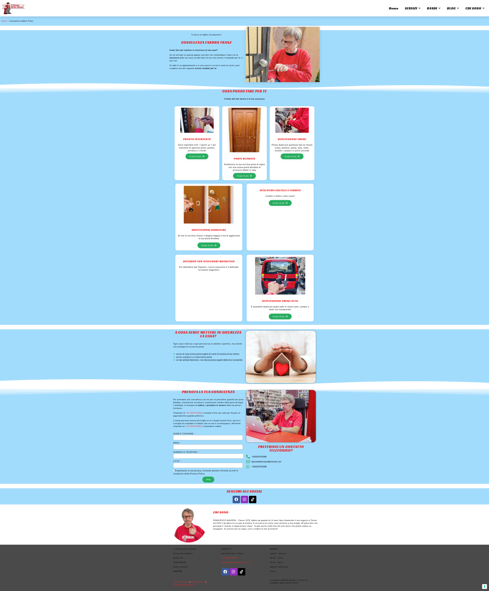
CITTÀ (176, 461)
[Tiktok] (252, 499)
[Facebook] (236, 499)
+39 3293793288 (193, 413)
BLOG (451, 8)
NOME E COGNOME (183, 434)
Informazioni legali (183, 585)
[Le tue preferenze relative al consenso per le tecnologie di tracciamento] (484, 586)
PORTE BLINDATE (244, 158)
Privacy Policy (181, 582)
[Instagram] (244, 499)
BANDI (432, 8)
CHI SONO (473, 8)
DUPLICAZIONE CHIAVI (292, 139)
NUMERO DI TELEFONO (185, 452)
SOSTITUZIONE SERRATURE (209, 230)
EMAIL (176, 443)
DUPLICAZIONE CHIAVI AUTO (280, 301)
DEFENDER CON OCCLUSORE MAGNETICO (209, 261)
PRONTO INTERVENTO (197, 139)
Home (393, 8)
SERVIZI (411, 8)
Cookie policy (198, 582)
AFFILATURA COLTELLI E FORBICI (280, 190)
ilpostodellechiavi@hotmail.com (236, 562)
